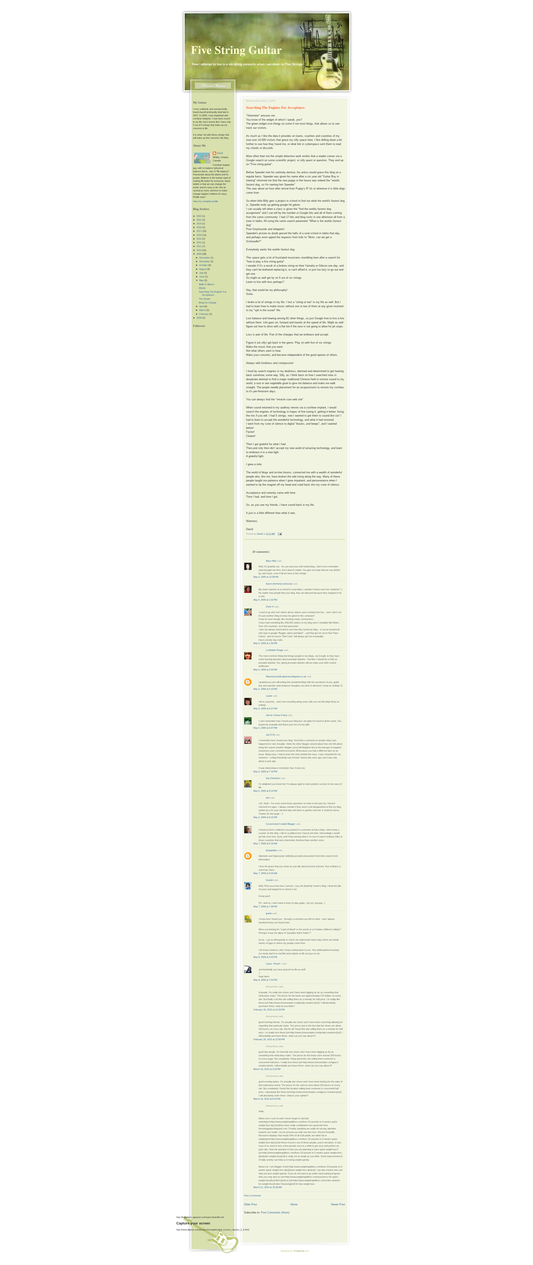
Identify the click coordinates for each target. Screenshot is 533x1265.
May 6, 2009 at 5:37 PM (265, 708)
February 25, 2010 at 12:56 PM (269, 1039)
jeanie (269, 913)
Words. (202, 288)
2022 (199, 216)
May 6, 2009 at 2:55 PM (265, 669)
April (201, 306)
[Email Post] (279, 533)
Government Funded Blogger (280, 824)
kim (267, 797)
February (204, 314)
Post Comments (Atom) (275, 1212)
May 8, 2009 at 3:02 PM (265, 957)
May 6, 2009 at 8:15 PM (265, 817)
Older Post (250, 1204)
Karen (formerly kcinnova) (279, 583)
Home (294, 1204)
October (203, 265)
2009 (199, 254)
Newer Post (338, 1204)
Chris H (270, 606)
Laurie (269, 696)
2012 (199, 242)
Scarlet (269, 880)
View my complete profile (205, 201)
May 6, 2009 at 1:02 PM (265, 599)
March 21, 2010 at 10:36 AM (267, 1187)
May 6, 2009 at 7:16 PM (265, 771)
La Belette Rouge (274, 650)
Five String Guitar (236, 49)
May (201, 280)
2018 (199, 227)
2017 (199, 231)
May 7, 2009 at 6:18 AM (265, 843)
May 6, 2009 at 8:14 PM (265, 791)
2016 (199, 235)
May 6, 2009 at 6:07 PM (265, 728)
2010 (199, 250)
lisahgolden (271, 850)
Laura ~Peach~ (273, 963)
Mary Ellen (271, 561)
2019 (199, 223)
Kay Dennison (273, 778)
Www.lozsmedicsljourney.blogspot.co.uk (286, 676)
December (204, 257)
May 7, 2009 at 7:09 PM (265, 906)
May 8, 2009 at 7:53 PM (265, 980)
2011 (199, 246)
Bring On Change (207, 302)
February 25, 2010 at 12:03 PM (269, 1009)
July (201, 273)
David (220, 153)
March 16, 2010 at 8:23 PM (266, 1099)
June (202, 276)
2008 (199, 318)
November (204, 261)
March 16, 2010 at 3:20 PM (266, 1069)
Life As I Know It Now (276, 715)
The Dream (204, 299)
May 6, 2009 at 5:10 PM (265, 689)
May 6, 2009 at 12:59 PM (265, 577)
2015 (199, 238)
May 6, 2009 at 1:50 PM (265, 643)
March (202, 310)
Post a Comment (252, 1195)
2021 (199, 220)
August (203, 269)
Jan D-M (270, 734)
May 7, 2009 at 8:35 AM (265, 873)
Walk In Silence (206, 284)
